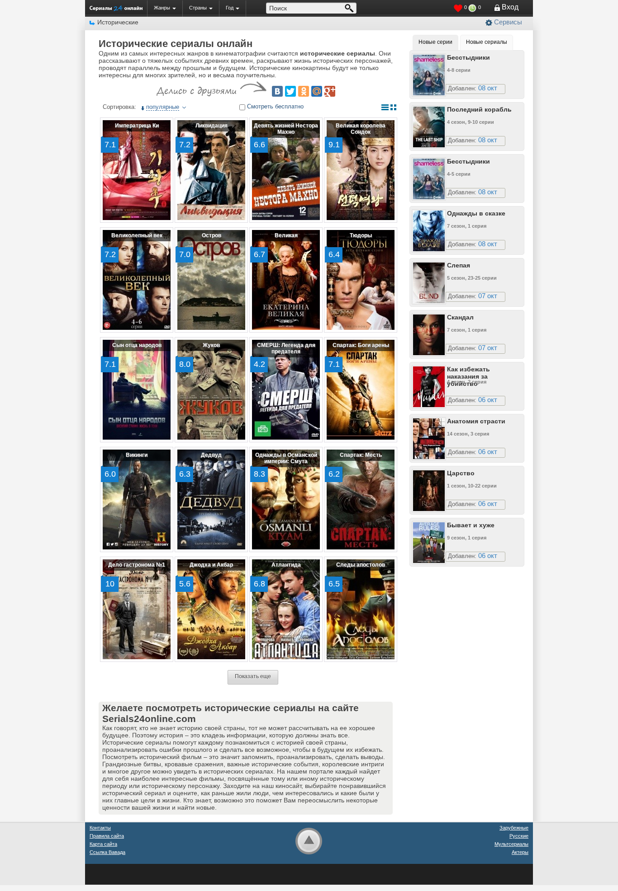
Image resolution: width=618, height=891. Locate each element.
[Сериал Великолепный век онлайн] (137, 280)
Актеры (520, 852)
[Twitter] (290, 91)
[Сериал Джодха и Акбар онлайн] (211, 609)
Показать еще (253, 676)
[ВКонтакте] (277, 91)
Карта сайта (103, 844)
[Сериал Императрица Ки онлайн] (137, 170)
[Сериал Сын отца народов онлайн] (137, 390)
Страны (198, 7)
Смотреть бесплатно (275, 106)
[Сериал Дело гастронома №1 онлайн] (137, 609)
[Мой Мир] (316, 91)
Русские (518, 836)
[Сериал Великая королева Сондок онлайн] (361, 170)
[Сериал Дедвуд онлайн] (211, 500)
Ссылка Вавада (107, 852)
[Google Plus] (329, 91)
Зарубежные (513, 827)
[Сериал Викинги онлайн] (137, 500)
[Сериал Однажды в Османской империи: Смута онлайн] (286, 500)
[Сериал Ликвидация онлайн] (211, 170)
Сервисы (508, 22)
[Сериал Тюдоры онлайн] (361, 280)
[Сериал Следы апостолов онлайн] (361, 609)
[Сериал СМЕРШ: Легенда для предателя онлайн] (286, 390)
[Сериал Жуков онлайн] (211, 390)
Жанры (162, 7)
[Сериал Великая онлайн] (286, 280)
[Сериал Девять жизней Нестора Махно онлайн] (286, 170)
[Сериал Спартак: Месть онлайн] (361, 500)
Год (229, 7)
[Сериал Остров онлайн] (211, 280)
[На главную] (116, 8)
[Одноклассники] (303, 91)
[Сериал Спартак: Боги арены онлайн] (361, 390)
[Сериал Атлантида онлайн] (286, 609)
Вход (510, 7)
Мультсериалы (511, 844)
